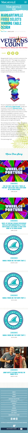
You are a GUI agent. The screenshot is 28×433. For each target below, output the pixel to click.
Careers (14, 408)
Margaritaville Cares (14, 415)
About (14, 392)
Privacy (14, 396)
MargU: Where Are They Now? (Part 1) (14, 335)
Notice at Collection (14, 399)
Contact (14, 403)
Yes (18, 428)
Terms (14, 394)
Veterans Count (17, 108)
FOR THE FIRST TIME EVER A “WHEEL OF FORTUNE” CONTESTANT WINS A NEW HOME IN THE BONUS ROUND (14, 187)
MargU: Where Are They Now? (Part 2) (14, 298)
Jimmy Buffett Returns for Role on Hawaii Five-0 (14, 373)
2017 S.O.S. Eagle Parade (13, 106)
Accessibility (14, 401)
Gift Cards (14, 412)
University (14, 410)
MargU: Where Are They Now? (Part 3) (14, 261)
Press (14, 405)
